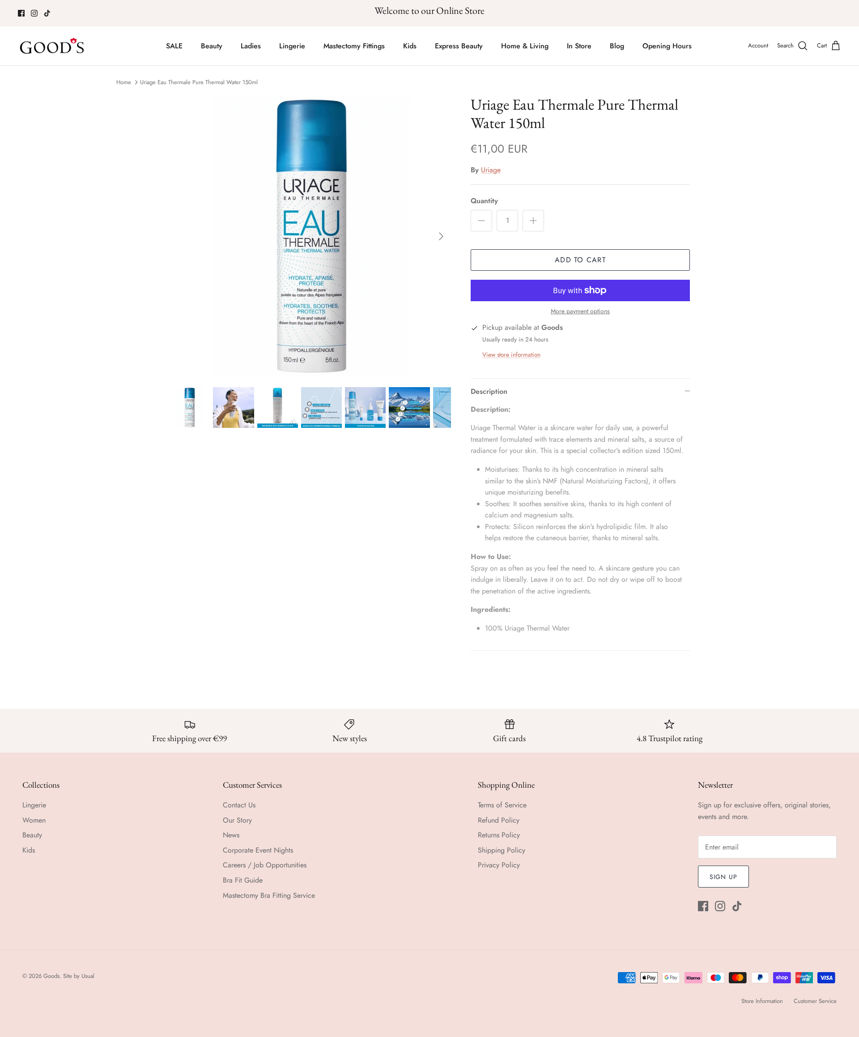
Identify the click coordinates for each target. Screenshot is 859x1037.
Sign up (723, 876)
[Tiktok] (47, 13)
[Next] (441, 236)
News (231, 835)
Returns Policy (499, 835)
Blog (617, 46)
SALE (174, 46)
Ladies (251, 46)
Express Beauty (459, 46)
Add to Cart (580, 260)
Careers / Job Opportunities (264, 865)
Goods (51, 976)
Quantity (484, 201)
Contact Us (239, 805)
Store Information (762, 1001)
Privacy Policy (499, 865)
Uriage (491, 170)
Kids (410, 46)
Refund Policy (498, 820)
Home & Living (525, 46)
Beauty (211, 46)
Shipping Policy (501, 850)
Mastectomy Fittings (354, 46)
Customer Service (815, 1001)
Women (34, 820)
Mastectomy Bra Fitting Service (269, 895)
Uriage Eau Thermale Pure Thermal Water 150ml (199, 82)
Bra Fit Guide (243, 880)
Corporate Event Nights (258, 850)
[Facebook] (21, 13)
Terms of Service (502, 805)
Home (123, 82)
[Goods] (52, 46)
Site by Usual (78, 976)
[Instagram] (34, 13)
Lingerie (292, 46)
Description (489, 391)
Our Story (237, 820)
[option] (310, 236)
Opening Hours (667, 46)
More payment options (580, 311)
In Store (579, 46)
